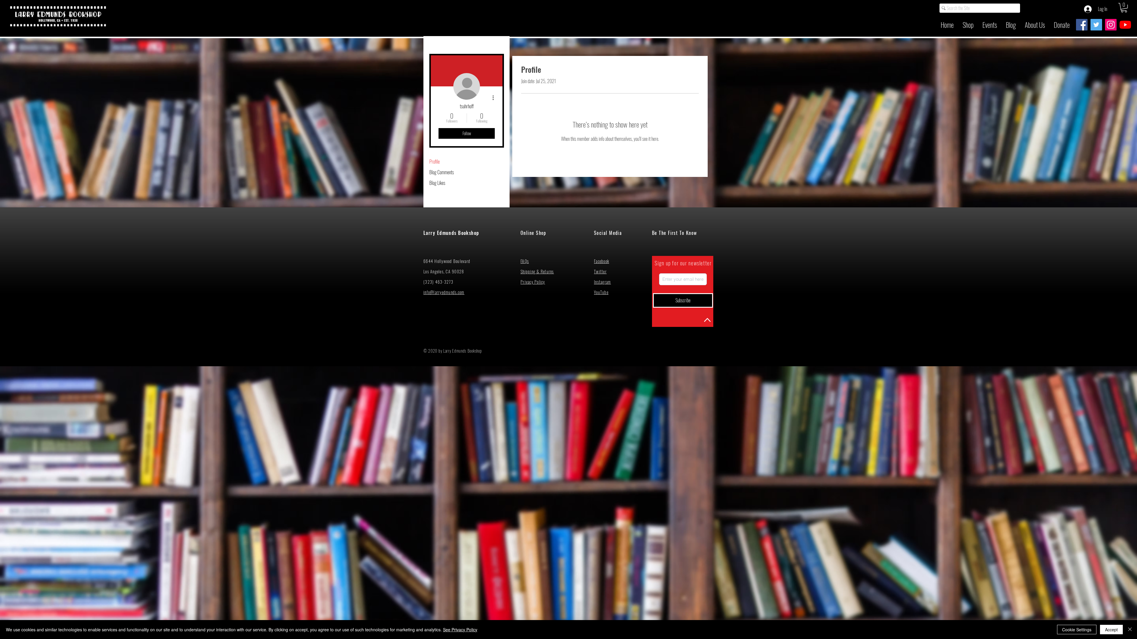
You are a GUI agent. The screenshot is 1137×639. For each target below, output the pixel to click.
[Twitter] (1096, 24)
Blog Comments (441, 172)
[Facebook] (1082, 24)
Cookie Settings (1076, 629)
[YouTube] (1125, 24)
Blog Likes (437, 182)
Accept (1111, 629)
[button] (1124, 7)
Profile (434, 161)
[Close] (1129, 629)
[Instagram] (1111, 24)
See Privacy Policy (460, 629)
